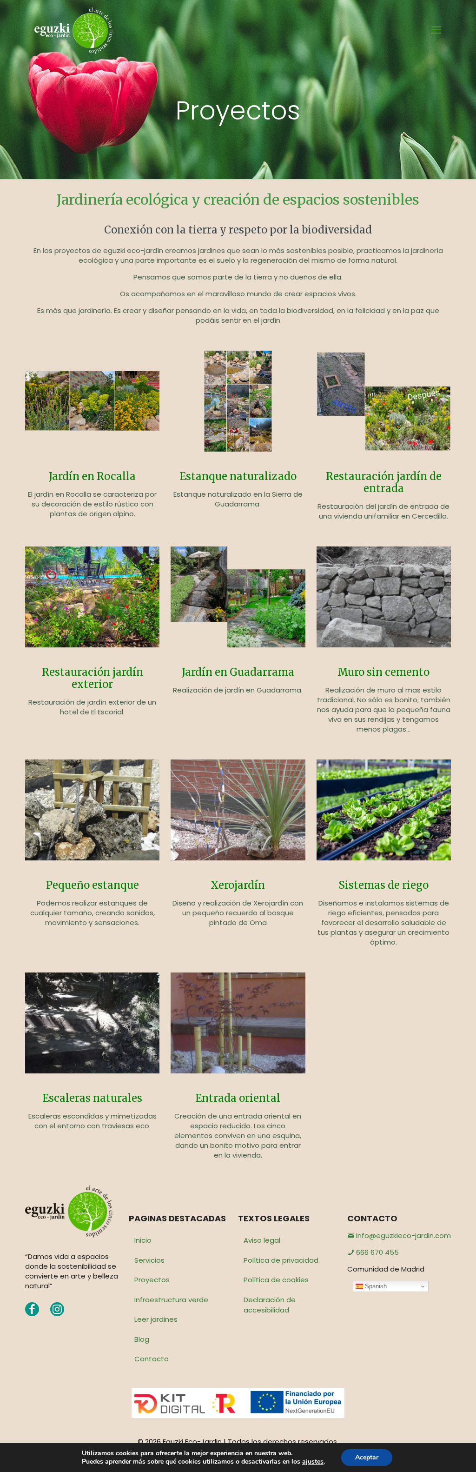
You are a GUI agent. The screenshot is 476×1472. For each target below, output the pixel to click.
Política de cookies (276, 1280)
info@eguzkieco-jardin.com (402, 1235)
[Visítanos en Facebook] (32, 1309)
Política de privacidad (281, 1260)
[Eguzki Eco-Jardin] (73, 30)
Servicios (149, 1260)
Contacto (151, 1359)
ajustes (313, 1462)
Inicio (143, 1240)
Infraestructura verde (171, 1300)
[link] (92, 401)
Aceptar (366, 1457)
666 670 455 (376, 1252)
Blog (141, 1339)
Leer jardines (156, 1319)
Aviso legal (262, 1240)
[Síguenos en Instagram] (57, 1309)
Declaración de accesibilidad (270, 1305)
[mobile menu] (436, 30)
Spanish (375, 1286)
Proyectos (152, 1280)
